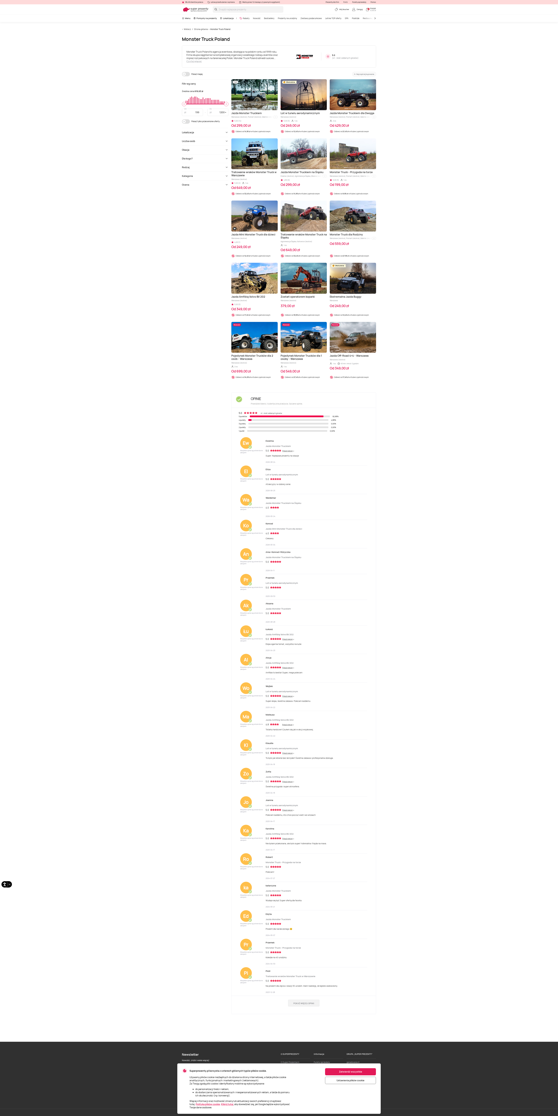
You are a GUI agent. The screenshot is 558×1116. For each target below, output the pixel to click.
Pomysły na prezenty (206, 18)
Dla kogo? (187, 158)
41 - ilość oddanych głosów (345, 58)
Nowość (257, 18)
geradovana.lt (353, 1062)
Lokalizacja (228, 18)
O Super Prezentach (290, 1062)
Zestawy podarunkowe (311, 18)
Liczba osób (188, 141)
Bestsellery (269, 18)
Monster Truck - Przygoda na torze (283, 862)
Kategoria (187, 176)
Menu (188, 18)
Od (185, 108)
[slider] (184, 104)
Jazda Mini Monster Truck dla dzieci (284, 528)
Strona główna (201, 29)
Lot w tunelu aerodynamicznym (282, 474)
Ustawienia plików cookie (350, 1080)
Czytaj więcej (194, 61)
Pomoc (373, 2)
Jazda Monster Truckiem (278, 446)
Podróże (355, 18)
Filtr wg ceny (189, 83)
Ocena (185, 184)
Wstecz (187, 29)
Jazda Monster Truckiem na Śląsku (283, 503)
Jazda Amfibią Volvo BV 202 (280, 634)
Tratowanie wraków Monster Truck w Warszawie (290, 976)
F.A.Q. (345, 2)
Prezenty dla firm (332, 2)
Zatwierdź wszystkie (350, 1071)
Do (211, 108)
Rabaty (246, 18)
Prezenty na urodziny (287, 18)
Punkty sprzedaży (359, 2)
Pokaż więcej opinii (303, 1003)
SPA (346, 18)
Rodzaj (185, 167)
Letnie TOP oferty (333, 18)
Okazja (185, 149)
